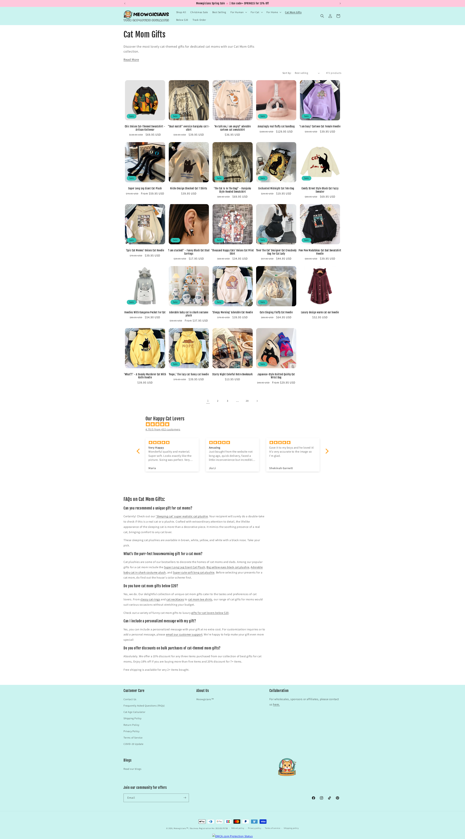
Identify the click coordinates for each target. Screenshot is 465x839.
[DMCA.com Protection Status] (232, 836)
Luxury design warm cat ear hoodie (320, 312)
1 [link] (208, 401)
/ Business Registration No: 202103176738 (208, 828)
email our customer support (184, 634)
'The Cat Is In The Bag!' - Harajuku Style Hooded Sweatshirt (232, 190)
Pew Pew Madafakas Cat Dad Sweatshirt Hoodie (320, 252)
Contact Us (130, 699)
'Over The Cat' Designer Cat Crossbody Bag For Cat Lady (276, 252)
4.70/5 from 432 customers (162, 429)
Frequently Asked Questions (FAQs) (144, 705)
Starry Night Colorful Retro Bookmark (232, 374)
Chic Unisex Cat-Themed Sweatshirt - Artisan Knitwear (145, 128)
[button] (238, 12)
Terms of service (272, 828)
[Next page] (257, 401)
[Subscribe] (185, 797)
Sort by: (286, 73)
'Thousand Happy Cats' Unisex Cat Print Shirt (232, 252)
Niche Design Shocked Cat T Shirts (188, 188)
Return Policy (131, 724)
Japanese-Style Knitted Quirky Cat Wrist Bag (276, 376)
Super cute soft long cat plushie (193, 572)
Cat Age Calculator (134, 711)
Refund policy (237, 828)
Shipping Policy (132, 718)
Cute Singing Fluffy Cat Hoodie (276, 312)
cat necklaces (175, 599)
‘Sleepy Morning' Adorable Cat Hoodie (232, 312)
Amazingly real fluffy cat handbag (276, 126)
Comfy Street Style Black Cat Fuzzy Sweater (320, 190)
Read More (131, 59)
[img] (234, 424)
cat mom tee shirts (200, 599)
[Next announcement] (340, 3)
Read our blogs (132, 768)
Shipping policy (291, 828)
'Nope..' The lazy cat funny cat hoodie (189, 374)
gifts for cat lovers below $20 (210, 613)
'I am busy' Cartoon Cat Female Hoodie (319, 126)
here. (276, 704)
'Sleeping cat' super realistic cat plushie (182, 516)
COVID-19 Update (133, 743)
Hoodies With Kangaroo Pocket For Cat (145, 312)
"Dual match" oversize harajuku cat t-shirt (189, 128)
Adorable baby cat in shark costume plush (188, 314)
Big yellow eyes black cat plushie (228, 567)
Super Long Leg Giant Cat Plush (145, 188)
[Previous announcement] (125, 3)
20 (247, 400)
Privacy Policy (131, 731)
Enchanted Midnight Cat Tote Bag (276, 188)
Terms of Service (133, 737)
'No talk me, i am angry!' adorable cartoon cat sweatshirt (232, 128)
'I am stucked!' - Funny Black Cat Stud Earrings (189, 252)
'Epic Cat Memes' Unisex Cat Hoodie (145, 250)
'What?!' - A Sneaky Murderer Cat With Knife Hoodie (145, 376)
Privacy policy (254, 828)
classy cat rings (150, 599)
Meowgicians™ (205, 699)
